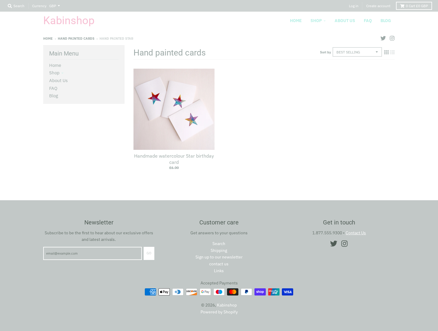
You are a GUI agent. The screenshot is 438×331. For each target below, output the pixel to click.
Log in (353, 6)
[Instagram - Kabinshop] (392, 38)
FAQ (53, 88)
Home (48, 38)
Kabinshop (68, 20)
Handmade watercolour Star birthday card (174, 159)
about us (58, 80)
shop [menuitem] (316, 20)
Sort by (325, 52)
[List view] (392, 52)
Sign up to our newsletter (219, 257)
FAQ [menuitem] (368, 20)
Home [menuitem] (296, 20)
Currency (39, 6)
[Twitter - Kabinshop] (383, 38)
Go (149, 253)
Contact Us (356, 232)
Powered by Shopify (219, 312)
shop (54, 73)
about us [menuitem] (345, 20)
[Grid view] (386, 52)
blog (53, 95)
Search (218, 243)
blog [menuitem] (385, 20)
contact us (219, 264)
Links (219, 270)
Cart (417, 6)
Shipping (219, 250)
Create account (378, 6)
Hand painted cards (76, 38)
